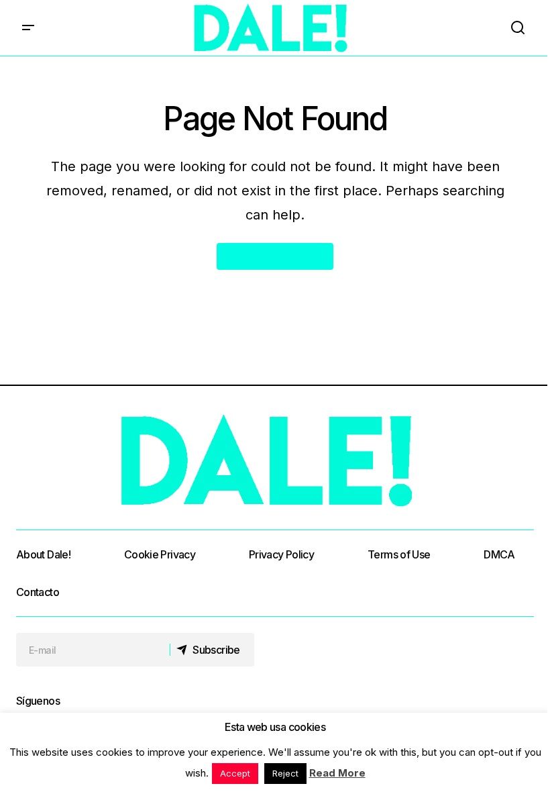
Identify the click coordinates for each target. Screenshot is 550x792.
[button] (28, 28)
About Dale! (43, 554)
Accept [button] (235, 773)
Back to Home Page (275, 256)
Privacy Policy (281, 554)
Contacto (37, 592)
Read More (337, 772)
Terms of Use (399, 554)
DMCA (499, 554)
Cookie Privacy (159, 554)
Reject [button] (285, 773)
